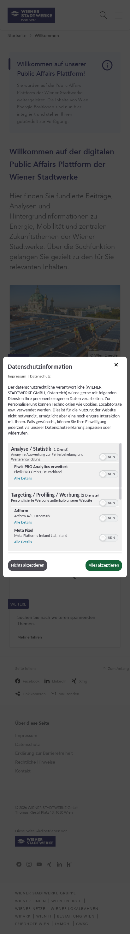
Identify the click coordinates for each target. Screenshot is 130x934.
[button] (103, 457)
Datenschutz (40, 376)
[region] (65, 498)
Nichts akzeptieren (27, 565)
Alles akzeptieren (104, 565)
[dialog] (65, 467)
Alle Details (23, 478)
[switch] (108, 456)
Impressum (17, 376)
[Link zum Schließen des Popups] (118, 367)
